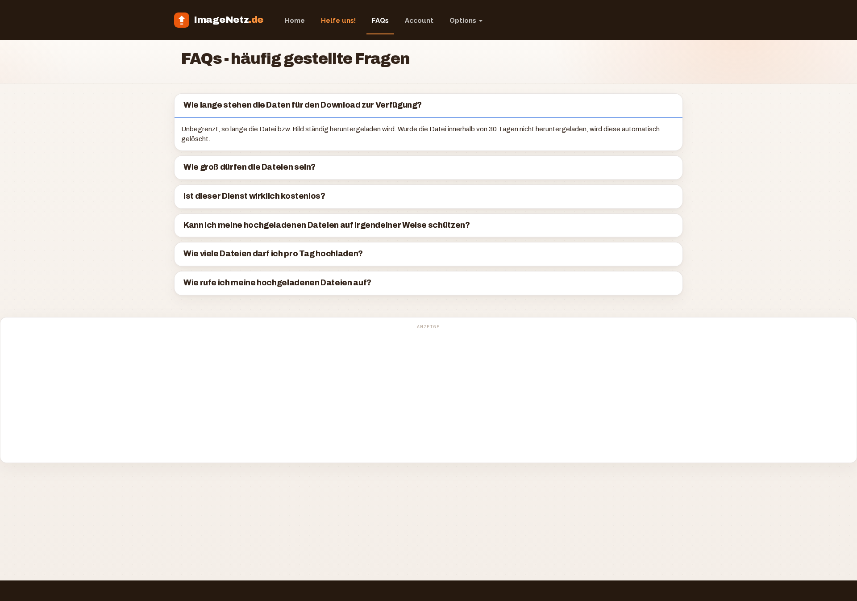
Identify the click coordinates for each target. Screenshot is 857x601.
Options (463, 21)
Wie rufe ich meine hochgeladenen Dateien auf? (277, 283)
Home (295, 21)
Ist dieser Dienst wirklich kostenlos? (254, 196)
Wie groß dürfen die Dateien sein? (249, 167)
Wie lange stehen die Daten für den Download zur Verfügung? (302, 105)
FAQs (380, 21)
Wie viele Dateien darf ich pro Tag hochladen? (273, 254)
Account (419, 21)
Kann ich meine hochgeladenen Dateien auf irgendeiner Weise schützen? (326, 225)
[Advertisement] (428, 394)
